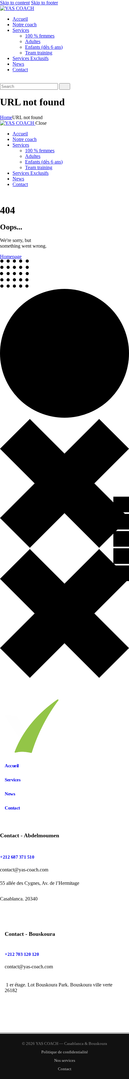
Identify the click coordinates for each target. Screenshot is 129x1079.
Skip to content (15, 2)
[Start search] (64, 86)
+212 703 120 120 (22, 954)
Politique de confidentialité (64, 1052)
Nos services (64, 1060)
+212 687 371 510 (17, 857)
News (10, 793)
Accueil (12, 765)
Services (12, 779)
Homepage (11, 256)
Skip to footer (44, 2)
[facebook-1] (3, 195)
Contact (12, 807)
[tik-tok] (17, 195)
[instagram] (10, 195)
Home (6, 117)
